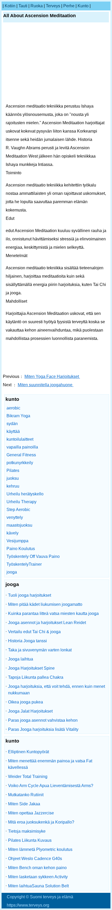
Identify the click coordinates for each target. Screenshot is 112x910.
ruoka (36, 6)
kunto (83, 6)
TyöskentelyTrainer (24, 564)
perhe (68, 6)
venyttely (15, 517)
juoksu (13, 478)
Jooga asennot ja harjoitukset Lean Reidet (47, 622)
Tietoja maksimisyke (27, 831)
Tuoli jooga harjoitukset (29, 595)
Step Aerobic (18, 509)
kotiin (10, 6)
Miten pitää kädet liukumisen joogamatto (45, 604)
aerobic (13, 408)
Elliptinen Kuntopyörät (28, 752)
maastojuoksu (19, 525)
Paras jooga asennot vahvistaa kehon (43, 720)
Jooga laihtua (20, 659)
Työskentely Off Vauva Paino (33, 556)
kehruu (13, 486)
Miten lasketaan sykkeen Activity (38, 877)
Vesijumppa (17, 541)
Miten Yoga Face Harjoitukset (52, 376)
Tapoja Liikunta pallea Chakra (35, 677)
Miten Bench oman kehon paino (37, 867)
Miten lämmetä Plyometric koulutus (40, 849)
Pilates (13, 470)
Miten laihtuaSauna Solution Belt (38, 886)
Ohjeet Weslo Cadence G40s (35, 858)
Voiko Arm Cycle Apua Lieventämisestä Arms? (50, 785)
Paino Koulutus (21, 548)
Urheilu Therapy (21, 502)
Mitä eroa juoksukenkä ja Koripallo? (41, 822)
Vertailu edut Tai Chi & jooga (34, 631)
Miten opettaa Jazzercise (31, 813)
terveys (53, 6)
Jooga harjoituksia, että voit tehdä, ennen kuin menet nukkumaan (56, 689)
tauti (22, 6)
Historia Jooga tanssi (27, 641)
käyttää (13, 431)
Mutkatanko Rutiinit (25, 795)
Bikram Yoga (18, 416)
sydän (12, 423)
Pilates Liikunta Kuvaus (30, 840)
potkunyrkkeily (20, 462)
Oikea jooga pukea (25, 702)
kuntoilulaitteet (20, 439)
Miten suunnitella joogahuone (45, 385)
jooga (12, 572)
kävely (12, 533)
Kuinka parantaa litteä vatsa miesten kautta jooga (53, 613)
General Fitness (21, 455)
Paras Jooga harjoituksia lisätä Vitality (43, 729)
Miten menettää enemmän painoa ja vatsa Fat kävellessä (50, 764)
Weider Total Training (27, 776)
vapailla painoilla (22, 447)
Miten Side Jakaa (24, 804)
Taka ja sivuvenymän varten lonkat (40, 650)
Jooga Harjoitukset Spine (31, 668)
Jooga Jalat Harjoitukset (30, 711)
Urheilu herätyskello (25, 494)
